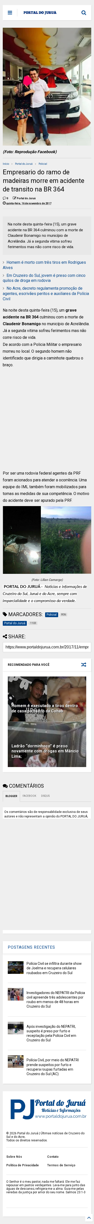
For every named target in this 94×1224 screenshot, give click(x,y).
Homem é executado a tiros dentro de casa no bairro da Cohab (45, 708)
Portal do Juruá (24, 163)
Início (6, 163)
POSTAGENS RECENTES (31, 947)
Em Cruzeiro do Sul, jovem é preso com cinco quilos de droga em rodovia (44, 278)
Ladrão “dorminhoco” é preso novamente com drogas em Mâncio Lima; (45, 751)
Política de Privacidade (22, 1165)
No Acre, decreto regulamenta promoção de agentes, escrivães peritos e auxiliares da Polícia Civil (46, 293)
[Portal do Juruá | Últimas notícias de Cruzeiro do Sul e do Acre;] (40, 14)
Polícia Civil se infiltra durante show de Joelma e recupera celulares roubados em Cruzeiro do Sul (54, 968)
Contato (53, 1157)
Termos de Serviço (61, 1165)
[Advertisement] (44, 422)
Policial (43, 163)
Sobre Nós (14, 1157)
